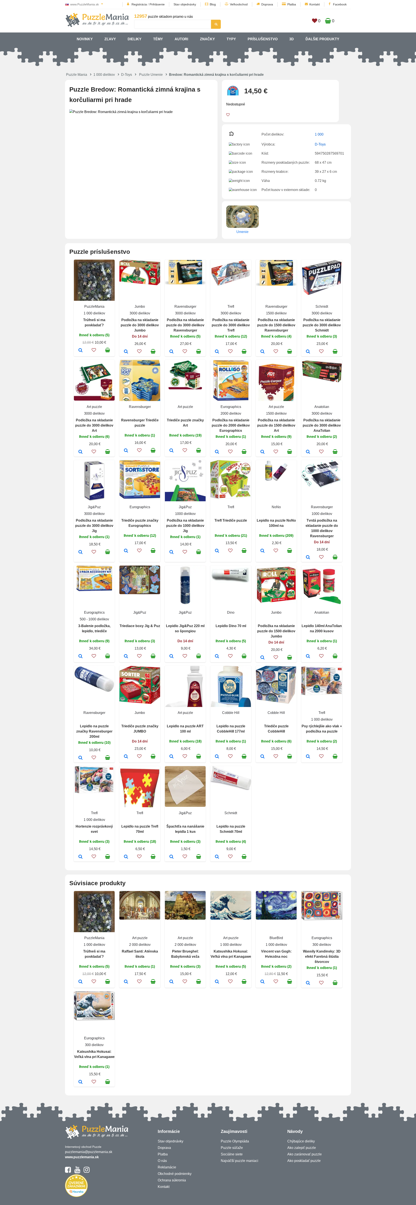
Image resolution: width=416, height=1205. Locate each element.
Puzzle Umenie (151, 74)
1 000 (319, 134)
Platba (291, 4)
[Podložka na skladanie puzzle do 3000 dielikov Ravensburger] (171, 352)
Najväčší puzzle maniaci (239, 1161)
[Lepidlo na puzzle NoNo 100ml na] (262, 551)
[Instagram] (86, 1171)
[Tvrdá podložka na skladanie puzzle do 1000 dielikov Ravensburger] (308, 557)
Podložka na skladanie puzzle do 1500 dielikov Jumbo (276, 631)
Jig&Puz (94, 507)
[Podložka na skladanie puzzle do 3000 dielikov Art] (80, 452)
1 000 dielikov (104, 74)
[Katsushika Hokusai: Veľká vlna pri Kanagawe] (217, 982)
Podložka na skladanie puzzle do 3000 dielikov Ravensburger (185, 325)
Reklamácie (167, 1167)
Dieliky (134, 39)
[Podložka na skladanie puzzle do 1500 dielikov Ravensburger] (262, 352)
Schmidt (321, 306)
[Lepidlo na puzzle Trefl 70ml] (126, 857)
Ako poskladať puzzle (304, 1161)
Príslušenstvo (263, 39)
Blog (213, 4)
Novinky (85, 39)
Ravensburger (185, 306)
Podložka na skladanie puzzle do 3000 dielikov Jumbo (140, 325)
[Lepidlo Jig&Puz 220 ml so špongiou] (171, 656)
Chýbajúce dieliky (301, 1141)
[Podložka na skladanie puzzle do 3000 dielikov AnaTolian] (308, 452)
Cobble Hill (230, 713)
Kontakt (314, 4)
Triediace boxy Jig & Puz (140, 626)
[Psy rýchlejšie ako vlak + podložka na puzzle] (308, 757)
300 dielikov (321, 944)
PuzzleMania (94, 306)
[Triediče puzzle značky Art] (171, 451)
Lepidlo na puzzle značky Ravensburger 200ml (94, 731)
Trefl (231, 306)
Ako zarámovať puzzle (304, 1154)
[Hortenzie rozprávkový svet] (80, 857)
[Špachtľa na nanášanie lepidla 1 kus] (171, 857)
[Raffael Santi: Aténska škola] (126, 982)
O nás (162, 1161)
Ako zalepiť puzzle (301, 1148)
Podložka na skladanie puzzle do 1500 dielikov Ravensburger (276, 325)
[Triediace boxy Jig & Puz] (126, 656)
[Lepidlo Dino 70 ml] (217, 656)
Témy (158, 39)
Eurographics (231, 407)
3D (291, 39)
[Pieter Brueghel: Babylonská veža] (171, 982)
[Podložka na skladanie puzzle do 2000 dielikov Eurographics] (217, 452)
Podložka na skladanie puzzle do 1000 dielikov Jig (185, 526)
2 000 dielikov (140, 944)
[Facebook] (68, 1171)
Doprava (267, 4)
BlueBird (276, 938)
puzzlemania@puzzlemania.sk (88, 1152)
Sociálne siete (232, 1154)
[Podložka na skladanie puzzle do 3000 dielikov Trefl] (217, 352)
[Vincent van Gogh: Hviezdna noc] (262, 982)
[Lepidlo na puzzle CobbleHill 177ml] (217, 757)
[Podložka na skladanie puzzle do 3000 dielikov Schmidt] (308, 352)
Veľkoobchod (239, 4)
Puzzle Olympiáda (235, 1141)
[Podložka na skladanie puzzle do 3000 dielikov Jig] (80, 552)
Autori (181, 39)
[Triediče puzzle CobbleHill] (262, 757)
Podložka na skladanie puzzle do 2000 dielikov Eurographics (231, 425)
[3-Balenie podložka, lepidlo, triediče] (80, 656)
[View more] (139, 284)
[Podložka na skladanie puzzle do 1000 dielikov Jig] (171, 552)
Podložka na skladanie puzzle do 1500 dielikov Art (276, 425)
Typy (231, 39)
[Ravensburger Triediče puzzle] (126, 451)
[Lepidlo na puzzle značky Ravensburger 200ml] (80, 758)
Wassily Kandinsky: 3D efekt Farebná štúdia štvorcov (322, 956)
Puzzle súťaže (232, 1148)
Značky (207, 39)
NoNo (276, 507)
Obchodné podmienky (175, 1174)
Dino (230, 612)
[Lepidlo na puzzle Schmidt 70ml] (217, 857)
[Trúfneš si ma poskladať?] (80, 350)
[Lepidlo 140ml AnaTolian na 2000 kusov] (308, 656)
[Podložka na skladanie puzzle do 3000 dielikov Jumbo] (126, 352)
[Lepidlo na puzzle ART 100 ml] (171, 757)
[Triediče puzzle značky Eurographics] (126, 551)
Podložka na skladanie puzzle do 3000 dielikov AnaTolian (322, 425)
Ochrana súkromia (172, 1180)
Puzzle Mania (76, 74)
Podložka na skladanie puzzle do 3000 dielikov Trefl (231, 325)
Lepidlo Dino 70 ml (231, 626)
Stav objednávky (185, 4)
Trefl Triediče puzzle (230, 520)
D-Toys (126, 74)
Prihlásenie (157, 4)
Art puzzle (94, 407)
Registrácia (139, 4)
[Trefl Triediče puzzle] (217, 551)
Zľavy (110, 39)
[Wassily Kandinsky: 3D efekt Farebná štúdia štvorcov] (308, 983)
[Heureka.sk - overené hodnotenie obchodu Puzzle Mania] (76, 1196)
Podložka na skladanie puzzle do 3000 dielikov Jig (94, 526)
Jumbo (140, 306)
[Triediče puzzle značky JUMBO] (126, 757)
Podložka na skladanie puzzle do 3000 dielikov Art (94, 425)
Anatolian (321, 407)
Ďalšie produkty (322, 39)
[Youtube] (77, 1171)
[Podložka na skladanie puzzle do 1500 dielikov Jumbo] (262, 658)
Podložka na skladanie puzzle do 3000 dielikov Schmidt (322, 325)
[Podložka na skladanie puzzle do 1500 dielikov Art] (262, 452)
